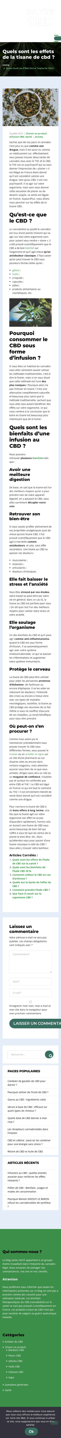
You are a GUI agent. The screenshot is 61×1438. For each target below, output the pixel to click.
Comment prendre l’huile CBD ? (31, 889)
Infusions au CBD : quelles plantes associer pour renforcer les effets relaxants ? (27, 1176)
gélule (15, 270)
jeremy (39, 137)
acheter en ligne (34, 754)
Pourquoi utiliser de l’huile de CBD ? (28, 1092)
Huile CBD (14, 1366)
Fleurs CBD (14, 1355)
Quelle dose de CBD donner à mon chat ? (27, 1119)
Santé (28, 137)
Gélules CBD (15, 1361)
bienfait (29, 248)
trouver (13, 754)
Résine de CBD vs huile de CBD (25, 1151)
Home (6, 65)
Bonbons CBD (16, 1350)
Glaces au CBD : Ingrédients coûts (27, 1099)
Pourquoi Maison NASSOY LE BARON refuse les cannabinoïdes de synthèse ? (29, 1202)
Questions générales (16, 1384)
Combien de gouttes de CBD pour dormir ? (27, 1082)
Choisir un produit (36, 133)
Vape (11, 1377)
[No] (54, 1423)
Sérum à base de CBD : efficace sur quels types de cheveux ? (27, 1108)
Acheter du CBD (14, 1341)
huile (15, 274)
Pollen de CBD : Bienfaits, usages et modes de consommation (28, 1189)
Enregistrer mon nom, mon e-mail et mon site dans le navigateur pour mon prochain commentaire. (30, 1009)
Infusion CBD (16, 137)
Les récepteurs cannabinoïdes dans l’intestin (28, 1131)
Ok (31, 1431)
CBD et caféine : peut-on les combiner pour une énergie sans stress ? (29, 1142)
